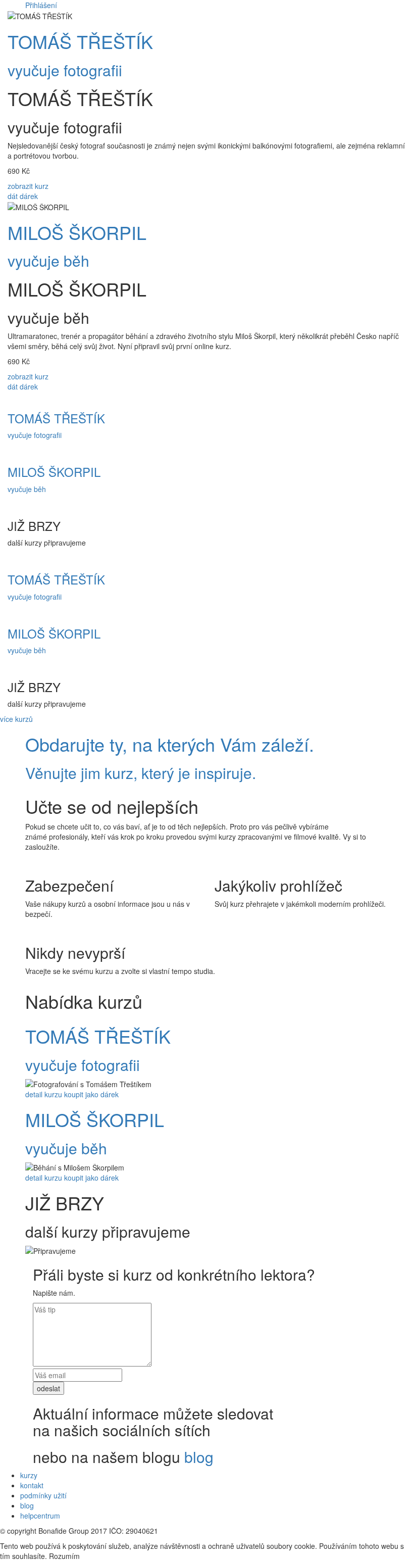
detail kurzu (43, 1094)
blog (199, 1457)
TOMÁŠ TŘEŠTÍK (80, 41)
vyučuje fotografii (65, 70)
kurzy (28, 1475)
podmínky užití (43, 1495)
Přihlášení (41, 5)
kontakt (31, 1485)
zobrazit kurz (28, 186)
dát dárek (23, 196)
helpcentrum (40, 1515)
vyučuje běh (48, 260)
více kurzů (16, 719)
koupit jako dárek (91, 1094)
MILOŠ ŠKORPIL (77, 232)
